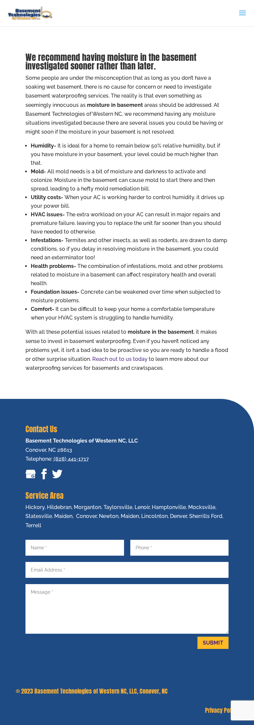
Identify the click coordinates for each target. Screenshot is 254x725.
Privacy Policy (221, 710)
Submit (213, 643)
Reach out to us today (120, 359)
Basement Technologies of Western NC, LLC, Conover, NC (101, 691)
